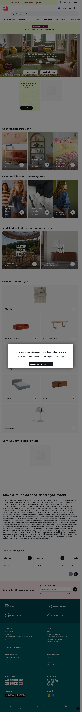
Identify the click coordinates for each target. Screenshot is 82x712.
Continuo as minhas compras (41, 364)
